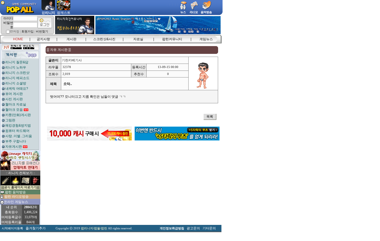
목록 (209, 117)
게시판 (71, 39)
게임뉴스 (206, 39)
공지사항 (43, 39)
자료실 (138, 39)
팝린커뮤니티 (172, 39)
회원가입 (27, 31)
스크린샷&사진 (104, 39)
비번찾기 (42, 31)
